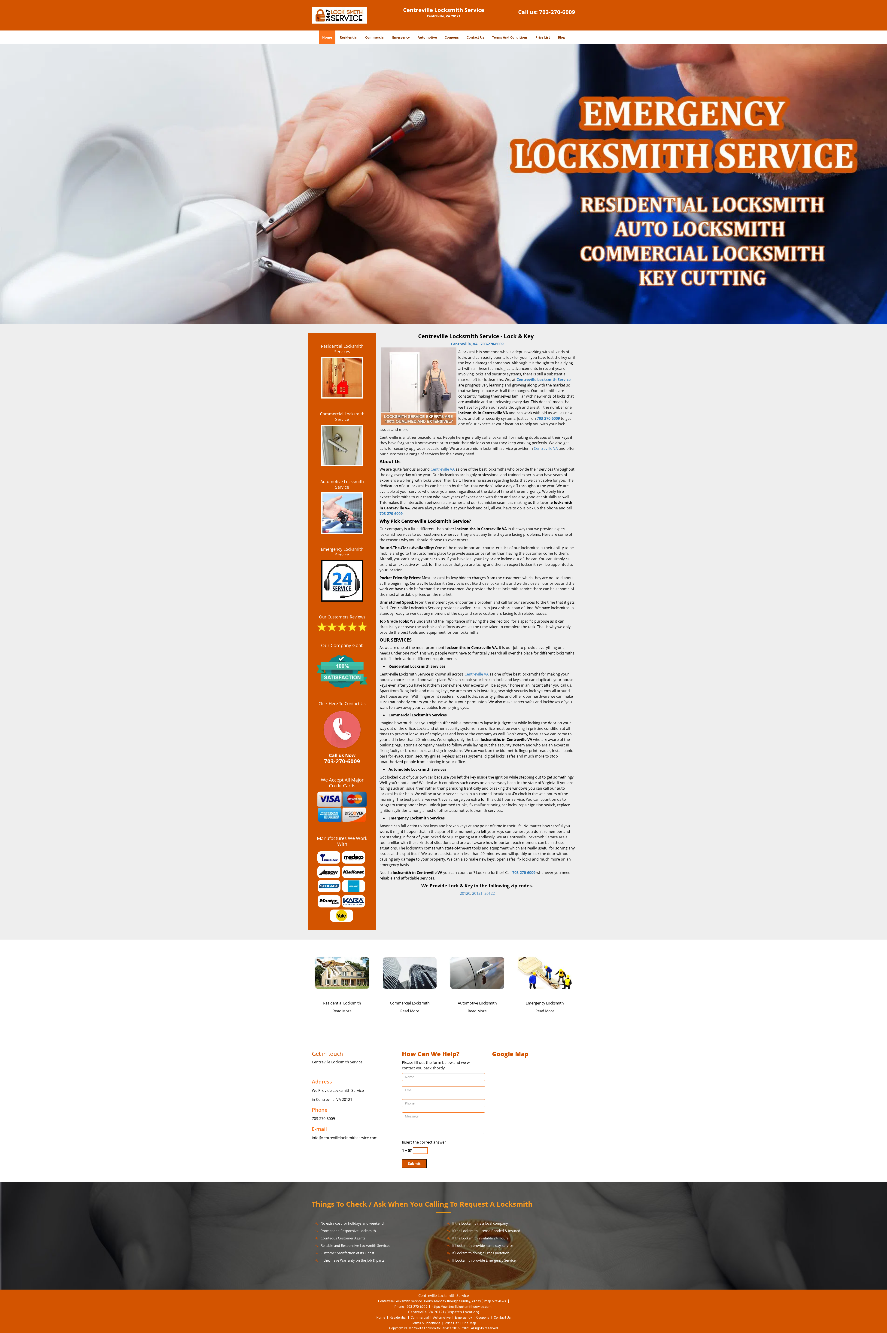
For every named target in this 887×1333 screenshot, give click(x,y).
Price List (542, 37)
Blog (561, 37)
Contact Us (475, 37)
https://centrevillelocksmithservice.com (462, 1307)
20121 (477, 893)
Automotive (427, 37)
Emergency (401, 37)
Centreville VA (546, 448)
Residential (348, 37)
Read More (342, 1010)
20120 (465, 893)
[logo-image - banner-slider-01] (443, 184)
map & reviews (495, 1301)
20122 (489, 893)
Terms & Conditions (425, 1323)
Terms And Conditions (510, 37)
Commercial (374, 37)
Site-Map (469, 1323)
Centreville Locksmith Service (543, 379)
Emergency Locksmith (545, 1003)
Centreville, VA (464, 344)
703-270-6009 (557, 12)
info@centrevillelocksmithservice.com (344, 1137)
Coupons (452, 37)
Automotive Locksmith (477, 1003)
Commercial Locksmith (410, 1003)
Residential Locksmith (342, 1003)
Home (327, 37)
